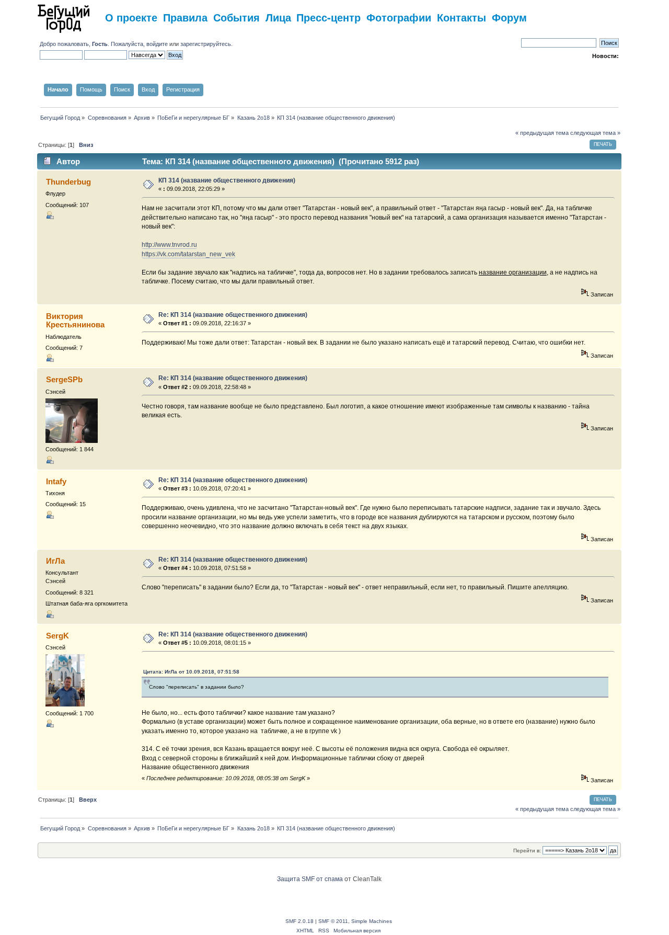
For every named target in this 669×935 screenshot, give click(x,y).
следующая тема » (595, 133)
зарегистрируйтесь (205, 44)
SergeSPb (64, 379)
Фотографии (398, 17)
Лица (278, 17)
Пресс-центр (328, 17)
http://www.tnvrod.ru (169, 244)
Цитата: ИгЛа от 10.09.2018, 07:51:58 (191, 672)
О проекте (131, 17)
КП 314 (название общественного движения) (226, 180)
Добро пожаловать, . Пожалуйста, (93, 44)
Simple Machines (371, 921)
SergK (57, 635)
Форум (509, 17)
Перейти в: (527, 850)
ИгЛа (55, 560)
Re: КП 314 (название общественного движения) (232, 314)
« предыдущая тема (542, 133)
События (236, 17)
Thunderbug (68, 181)
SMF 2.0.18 (299, 921)
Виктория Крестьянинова (75, 320)
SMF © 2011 (333, 921)
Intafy (56, 481)
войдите (157, 44)
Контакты (461, 17)
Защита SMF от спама (310, 879)
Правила (185, 17)
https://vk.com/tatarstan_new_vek (188, 254)
